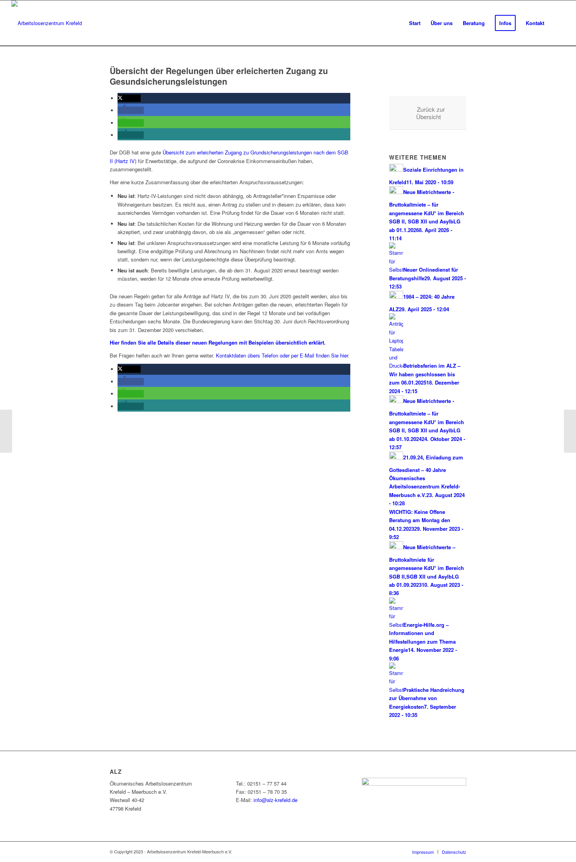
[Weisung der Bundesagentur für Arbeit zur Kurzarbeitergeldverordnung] (6, 431)
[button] (129, 98)
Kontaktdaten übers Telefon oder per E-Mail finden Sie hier (282, 355)
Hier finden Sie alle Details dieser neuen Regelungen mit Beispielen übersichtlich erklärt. (218, 342)
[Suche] (557, 23)
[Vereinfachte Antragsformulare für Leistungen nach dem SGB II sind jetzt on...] (570, 431)
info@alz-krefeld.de (275, 800)
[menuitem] (415, 23)
